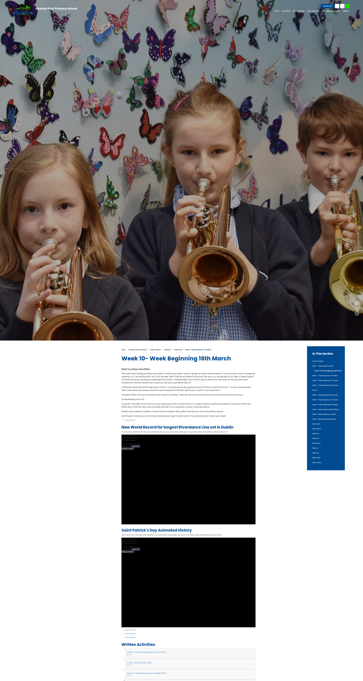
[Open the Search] (347, 6)
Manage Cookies (127, 449)
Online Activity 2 (130, 630)
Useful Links (327, 6)
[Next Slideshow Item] (357, 303)
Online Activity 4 (130, 637)
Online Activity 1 (130, 420)
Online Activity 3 (130, 634)
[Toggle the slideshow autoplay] (357, 313)
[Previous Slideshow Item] (357, 308)
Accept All (135, 446)
